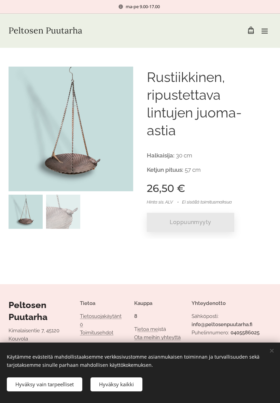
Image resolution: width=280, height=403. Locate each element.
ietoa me (147, 329)
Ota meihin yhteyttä (157, 337)
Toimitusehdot (96, 333)
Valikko (264, 31)
